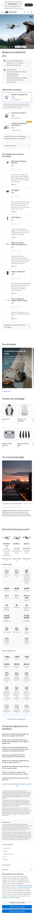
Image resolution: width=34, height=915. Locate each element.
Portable (5, 851)
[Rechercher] (24, 12)
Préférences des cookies (25, 887)
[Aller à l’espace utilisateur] (31, 12)
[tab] (11, 47)
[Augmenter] (19, 169)
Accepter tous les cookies (17, 911)
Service (4, 857)
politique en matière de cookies (11, 898)
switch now (29, 5)
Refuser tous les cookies (17, 907)
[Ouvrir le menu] (2, 12)
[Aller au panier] (28, 12)
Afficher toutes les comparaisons (16, 719)
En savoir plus (6, 391)
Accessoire (5, 859)
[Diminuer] (12, 169)
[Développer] (30, 734)
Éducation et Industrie (8, 854)
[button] (2, 5)
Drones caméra (6, 848)
